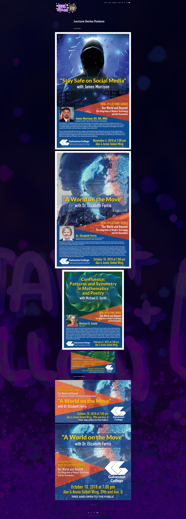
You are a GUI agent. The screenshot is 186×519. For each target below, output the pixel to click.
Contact (119, 2)
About (109, 2)
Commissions (114, 2)
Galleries (105, 2)
